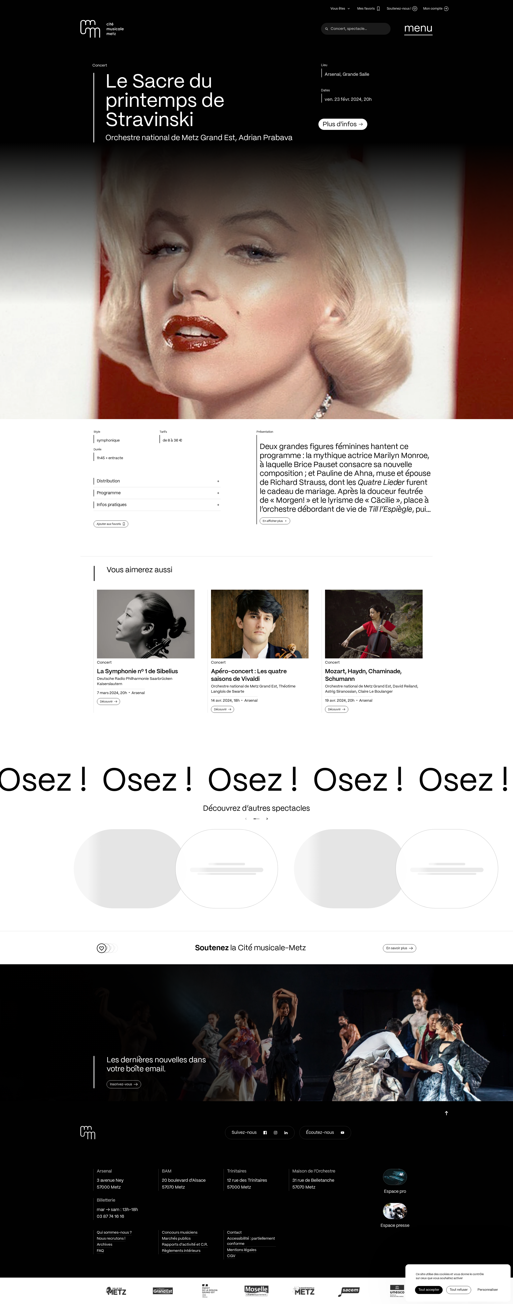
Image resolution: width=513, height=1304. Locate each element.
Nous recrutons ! (111, 1238)
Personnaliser (488, 1289)
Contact (234, 1232)
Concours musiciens (179, 1232)
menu (418, 28)
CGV (231, 1256)
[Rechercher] (326, 29)
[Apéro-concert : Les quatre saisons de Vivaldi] (260, 624)
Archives (104, 1244)
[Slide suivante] (267, 818)
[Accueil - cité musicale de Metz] (102, 29)
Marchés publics (176, 1238)
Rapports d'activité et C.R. (185, 1244)
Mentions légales (241, 1250)
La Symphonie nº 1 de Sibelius (137, 671)
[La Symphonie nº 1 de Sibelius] (146, 624)
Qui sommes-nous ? (114, 1232)
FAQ (100, 1251)
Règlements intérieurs (181, 1251)
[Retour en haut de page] (446, 1111)
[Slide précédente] (245, 818)
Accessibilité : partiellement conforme (251, 1241)
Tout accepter (428, 1289)
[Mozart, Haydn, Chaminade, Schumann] (374, 624)
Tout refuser (459, 1289)
